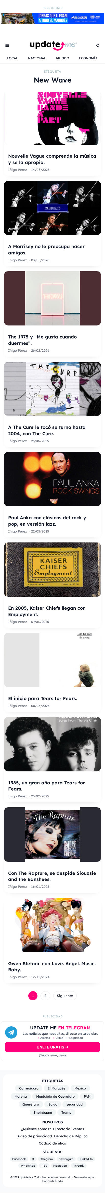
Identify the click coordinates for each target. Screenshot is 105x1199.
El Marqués (56, 1088)
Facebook (19, 1159)
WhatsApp (28, 1165)
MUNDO (62, 58)
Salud (52, 1104)
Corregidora (28, 1088)
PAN (87, 1096)
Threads (78, 1165)
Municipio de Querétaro (55, 1096)
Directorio (61, 1129)
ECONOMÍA (88, 58)
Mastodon (60, 1165)
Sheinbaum (43, 1112)
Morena (21, 1096)
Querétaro (30, 1104)
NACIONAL (37, 58)
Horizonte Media (52, 1181)
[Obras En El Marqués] (52, 22)
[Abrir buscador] (98, 46)
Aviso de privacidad (34, 1136)
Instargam (66, 1159)
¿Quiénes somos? (36, 1129)
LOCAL (12, 58)
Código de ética (52, 1143)
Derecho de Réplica (71, 1136)
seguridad (75, 1104)
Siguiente (65, 995)
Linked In (86, 1159)
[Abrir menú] (7, 46)
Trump (66, 1112)
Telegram (47, 1159)
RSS (44, 1165)
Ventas (78, 1129)
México (80, 1088)
